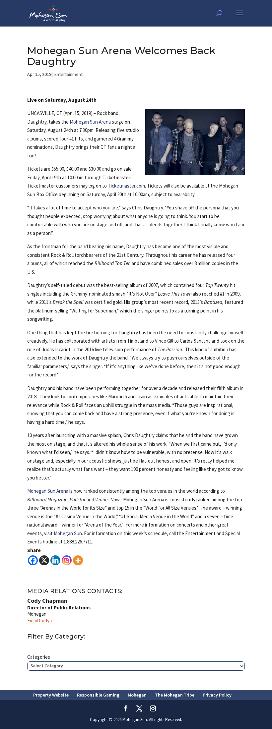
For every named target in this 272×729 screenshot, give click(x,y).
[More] (78, 560)
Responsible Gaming (98, 695)
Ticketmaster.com (126, 186)
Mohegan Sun (68, 533)
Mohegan (137, 695)
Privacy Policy (217, 695)
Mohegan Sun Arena (90, 122)
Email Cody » (39, 620)
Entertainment (68, 74)
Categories (38, 657)
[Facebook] (33, 560)
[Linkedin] (55, 560)
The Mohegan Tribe (174, 695)
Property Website (51, 695)
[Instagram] (67, 560)
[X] (44, 560)
